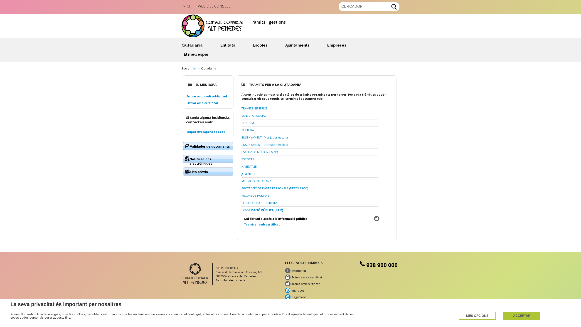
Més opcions (477, 315)
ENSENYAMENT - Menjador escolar (264, 137)
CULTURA (247, 130)
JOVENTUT (248, 174)
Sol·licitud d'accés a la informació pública (275, 219)
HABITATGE (249, 166)
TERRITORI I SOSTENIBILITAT (260, 203)
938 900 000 (382, 265)
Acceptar (521, 315)
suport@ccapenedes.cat (206, 132)
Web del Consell (214, 6)
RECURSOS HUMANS (255, 195)
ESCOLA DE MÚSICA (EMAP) (259, 152)
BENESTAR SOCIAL (253, 116)
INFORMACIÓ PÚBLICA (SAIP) (262, 210)
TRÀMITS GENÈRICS (254, 108)
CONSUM (247, 123)
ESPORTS (247, 159)
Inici (186, 6)
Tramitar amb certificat (262, 224)
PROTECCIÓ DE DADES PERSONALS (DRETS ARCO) (274, 188)
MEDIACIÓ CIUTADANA (256, 181)
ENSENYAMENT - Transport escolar (264, 145)
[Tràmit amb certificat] (376, 220)
